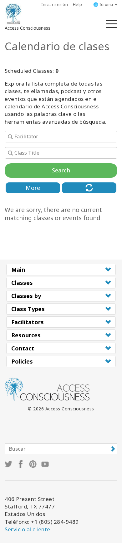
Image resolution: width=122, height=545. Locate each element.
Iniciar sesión (54, 4)
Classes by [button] (26, 296)
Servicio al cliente (27, 529)
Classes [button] (22, 282)
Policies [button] (22, 361)
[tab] (61, 269)
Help (77, 4)
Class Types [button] (28, 309)
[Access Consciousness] (13, 14)
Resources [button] (26, 335)
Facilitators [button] (27, 322)
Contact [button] (22, 348)
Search (61, 170)
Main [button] (18, 269)
